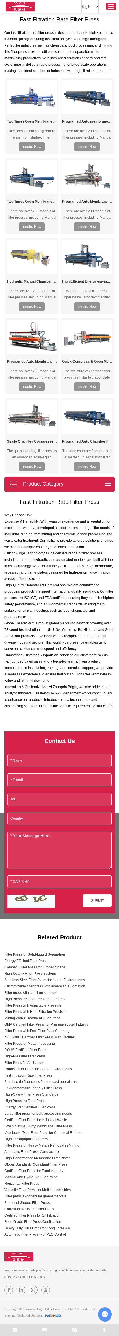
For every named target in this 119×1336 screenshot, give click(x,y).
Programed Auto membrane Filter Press (87, 121)
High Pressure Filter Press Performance (35, 999)
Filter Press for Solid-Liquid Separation (34, 954)
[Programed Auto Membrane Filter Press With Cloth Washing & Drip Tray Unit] (87, 177)
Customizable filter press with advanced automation (44, 986)
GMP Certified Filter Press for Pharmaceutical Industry (46, 1024)
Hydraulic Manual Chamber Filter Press (32, 281)
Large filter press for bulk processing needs (38, 1114)
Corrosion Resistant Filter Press (29, 1209)
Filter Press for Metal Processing (29, 1044)
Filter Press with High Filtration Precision (36, 1012)
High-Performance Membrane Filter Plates (37, 1158)
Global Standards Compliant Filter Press (35, 1164)
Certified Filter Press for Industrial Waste (35, 1120)
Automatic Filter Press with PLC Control (35, 1234)
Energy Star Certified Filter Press (29, 1107)
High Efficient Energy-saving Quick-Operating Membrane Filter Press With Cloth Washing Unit (87, 281)
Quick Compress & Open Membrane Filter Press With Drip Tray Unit (87, 362)
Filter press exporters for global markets (35, 1196)
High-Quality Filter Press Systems (30, 974)
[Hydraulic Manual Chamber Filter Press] (32, 257)
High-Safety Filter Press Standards (31, 1094)
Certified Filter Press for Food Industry (33, 1171)
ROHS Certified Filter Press (25, 1050)
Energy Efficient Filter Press (25, 961)
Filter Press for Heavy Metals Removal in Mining (41, 1145)
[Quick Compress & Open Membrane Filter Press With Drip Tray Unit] (87, 337)
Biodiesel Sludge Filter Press (27, 1203)
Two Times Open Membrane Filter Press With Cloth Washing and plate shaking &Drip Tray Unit (32, 121)
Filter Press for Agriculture (24, 1063)
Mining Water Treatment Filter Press (32, 1018)
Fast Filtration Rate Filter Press (28, 1075)
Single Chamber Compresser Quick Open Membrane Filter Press (32, 441)
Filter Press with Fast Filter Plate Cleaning (37, 1031)
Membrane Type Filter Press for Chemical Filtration (43, 1133)
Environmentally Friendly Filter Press (33, 1088)
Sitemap (9, 1315)
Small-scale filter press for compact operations (40, 1082)
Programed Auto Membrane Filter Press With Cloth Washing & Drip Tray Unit (87, 202)
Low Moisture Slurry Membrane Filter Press (38, 1126)
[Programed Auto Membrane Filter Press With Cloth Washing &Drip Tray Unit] (32, 337)
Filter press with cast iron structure (30, 993)
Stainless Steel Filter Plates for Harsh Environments (44, 980)
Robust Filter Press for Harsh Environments (38, 1069)
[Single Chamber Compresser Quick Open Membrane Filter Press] (32, 417)
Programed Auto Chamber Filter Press (87, 441)
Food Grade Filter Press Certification (32, 1222)
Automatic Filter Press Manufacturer (32, 1152)
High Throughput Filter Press (26, 1139)
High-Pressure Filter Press (25, 1056)
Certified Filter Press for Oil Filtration (32, 1215)
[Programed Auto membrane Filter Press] (87, 97)
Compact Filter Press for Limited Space (34, 967)
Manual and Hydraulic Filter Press (30, 1177)
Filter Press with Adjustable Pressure (33, 1005)
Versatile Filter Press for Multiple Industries (37, 1190)
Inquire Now (31, 147)
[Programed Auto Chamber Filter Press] (87, 417)
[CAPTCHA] (31, 901)
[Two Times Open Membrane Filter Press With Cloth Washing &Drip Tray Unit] (32, 177)
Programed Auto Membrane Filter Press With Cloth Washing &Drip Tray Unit (32, 362)
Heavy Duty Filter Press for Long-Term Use (37, 1228)
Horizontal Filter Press (21, 1184)
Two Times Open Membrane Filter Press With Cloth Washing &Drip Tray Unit (32, 202)
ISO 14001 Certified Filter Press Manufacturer (39, 1037)
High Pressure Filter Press (24, 1101)
